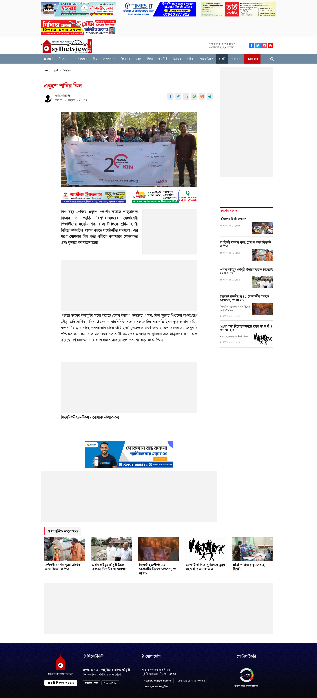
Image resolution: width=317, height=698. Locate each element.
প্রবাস (139, 59)
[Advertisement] (170, 233)
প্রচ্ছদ (50, 59)
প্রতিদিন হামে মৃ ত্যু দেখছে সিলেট (248, 567)
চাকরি (222, 59)
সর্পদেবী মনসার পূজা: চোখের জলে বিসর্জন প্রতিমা (245, 244)
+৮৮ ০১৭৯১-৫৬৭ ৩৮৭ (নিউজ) (156, 686)
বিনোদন (125, 59)
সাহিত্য (190, 59)
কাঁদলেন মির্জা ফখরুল (233, 219)
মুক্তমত (177, 59)
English (252, 59)
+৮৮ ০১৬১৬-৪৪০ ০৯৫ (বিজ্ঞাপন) (191, 680)
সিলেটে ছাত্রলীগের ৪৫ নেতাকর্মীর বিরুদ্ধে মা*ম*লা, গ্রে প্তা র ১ (244, 298)
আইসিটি (163, 59)
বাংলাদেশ (79, 59)
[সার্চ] (272, 59)
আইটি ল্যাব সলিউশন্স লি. (246, 686)
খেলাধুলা (108, 59)
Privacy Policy (110, 683)
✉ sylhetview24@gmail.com (158, 680)
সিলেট (63, 59)
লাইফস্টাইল (206, 59)
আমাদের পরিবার (91, 683)
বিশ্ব (95, 59)
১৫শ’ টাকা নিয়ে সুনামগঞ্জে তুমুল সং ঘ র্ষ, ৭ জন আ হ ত (246, 328)
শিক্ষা (150, 59)
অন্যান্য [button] (235, 59)
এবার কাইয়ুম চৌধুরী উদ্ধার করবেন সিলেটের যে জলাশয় (246, 271)
